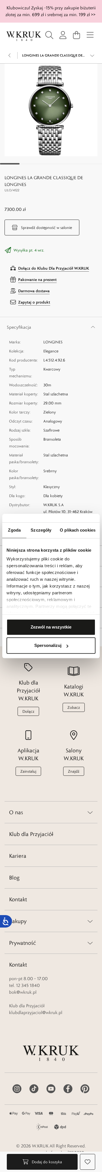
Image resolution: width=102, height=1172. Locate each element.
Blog (14, 877)
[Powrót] (10, 55)
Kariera (17, 855)
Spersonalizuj (47, 645)
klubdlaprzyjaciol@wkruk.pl (35, 1012)
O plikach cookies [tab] (77, 530)
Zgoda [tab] (14, 530)
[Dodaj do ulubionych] (87, 1162)
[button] (51, 110)
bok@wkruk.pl (23, 992)
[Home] (23, 36)
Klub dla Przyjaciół (31, 834)
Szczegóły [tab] (41, 530)
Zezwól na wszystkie (51, 627)
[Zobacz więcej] (92, 55)
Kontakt (18, 899)
